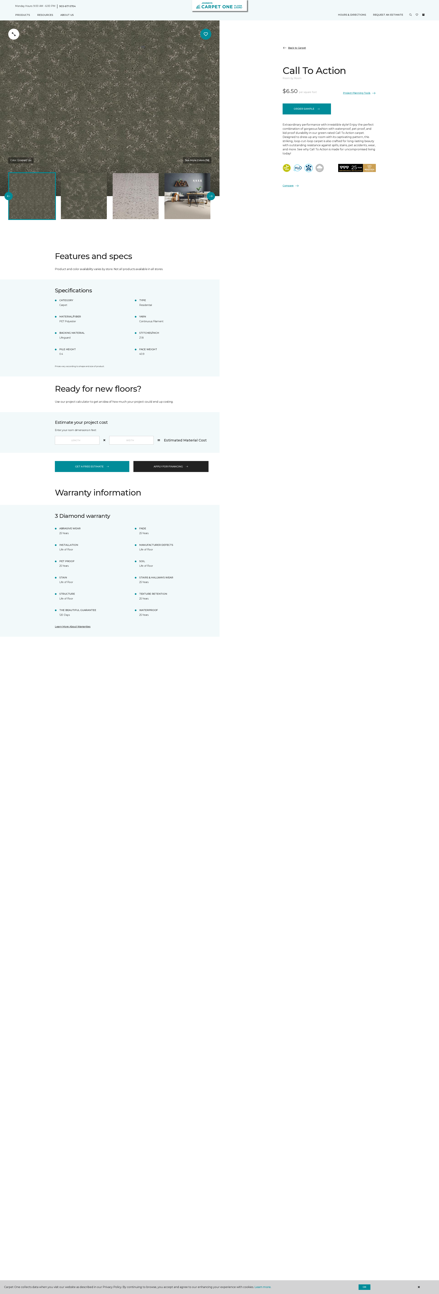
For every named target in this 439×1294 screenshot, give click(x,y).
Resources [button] (45, 14)
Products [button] (22, 14)
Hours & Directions (352, 14)
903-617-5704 (67, 6)
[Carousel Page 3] (135, 196)
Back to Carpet (297, 47)
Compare (288, 185)
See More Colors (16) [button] (197, 160)
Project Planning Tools (356, 93)
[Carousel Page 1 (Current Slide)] (32, 196)
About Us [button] (67, 14)
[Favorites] (417, 15)
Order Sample (304, 108)
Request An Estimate (388, 14)
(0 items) (423, 15)
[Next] (211, 196)
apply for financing (168, 466)
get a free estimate (89, 466)
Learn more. (262, 1287)
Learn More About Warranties (72, 626)
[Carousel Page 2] (84, 196)
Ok (364, 1287)
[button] (410, 15)
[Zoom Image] (13, 34)
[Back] (8, 196)
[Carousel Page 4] (187, 196)
